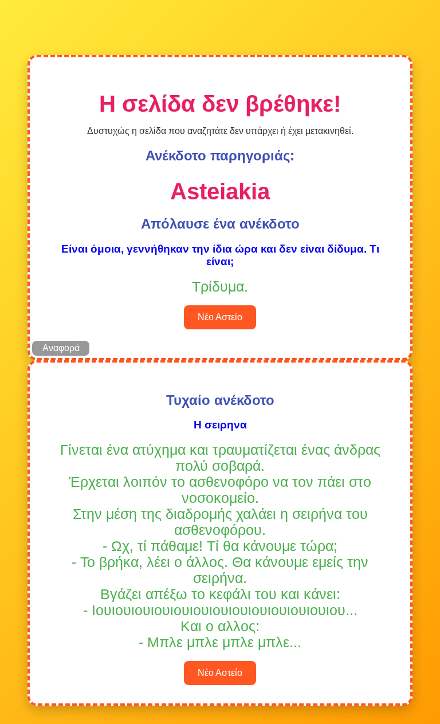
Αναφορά (61, 348)
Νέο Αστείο (220, 317)
